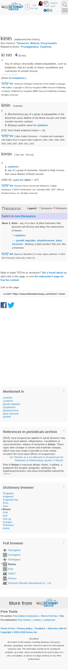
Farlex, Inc (31, 632)
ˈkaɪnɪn (18, 105)
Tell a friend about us (54, 272)
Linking (37, 620)
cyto (16, 180)
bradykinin (18, 78)
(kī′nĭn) (22, 55)
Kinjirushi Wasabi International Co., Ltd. (30, 583)
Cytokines (46, 46)
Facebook (45, 10)
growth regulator (26, 240)
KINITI (11, 573)
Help (62, 616)
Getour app (34, 6)
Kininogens (14, 559)
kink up (7, 518)
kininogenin (14, 550)
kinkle (6, 528)
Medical (34, 43)
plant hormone (11, 413)
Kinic (5, 502)
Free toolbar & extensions (26, 616)
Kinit (5, 512)
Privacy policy (24, 628)
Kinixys (12, 578)
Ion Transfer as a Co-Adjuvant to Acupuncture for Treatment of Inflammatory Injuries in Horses (36, 459)
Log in (53, 6)
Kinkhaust (8, 525)
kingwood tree (10, 499)
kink (5, 515)
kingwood (8, 496)
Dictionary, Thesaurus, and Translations (47, 603)
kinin (5, 506)
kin (22, 180)
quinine (7, 416)
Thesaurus (22, 43)
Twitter (48, 10)
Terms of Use (8, 628)
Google (51, 10)
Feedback (40, 628)
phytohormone (45, 240)
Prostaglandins (30, 46)
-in (35, 180)
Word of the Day (49, 616)
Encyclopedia (49, 43)
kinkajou (7, 522)
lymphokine (9, 407)
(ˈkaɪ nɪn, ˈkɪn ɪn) (23, 154)
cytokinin (42, 125)
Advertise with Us (57, 628)
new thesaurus (25, 216)
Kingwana (8, 493)
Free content (24, 620)
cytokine (7, 397)
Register (54, 3)
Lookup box (49, 620)
